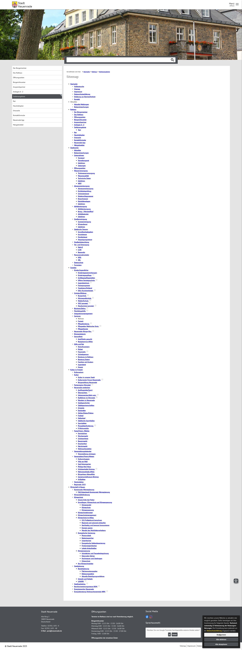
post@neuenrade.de (54, 631)
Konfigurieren (221, 635)
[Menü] (237, 4)
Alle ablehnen (221, 639)
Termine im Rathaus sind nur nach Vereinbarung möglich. (112, 617)
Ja (169, 634)
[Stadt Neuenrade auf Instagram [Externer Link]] (151, 617)
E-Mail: (43, 631)
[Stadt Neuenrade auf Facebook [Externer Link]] (147, 617)
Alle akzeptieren (221, 644)
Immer (174, 634)
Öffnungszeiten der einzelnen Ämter (104, 638)
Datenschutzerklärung (214, 631)
